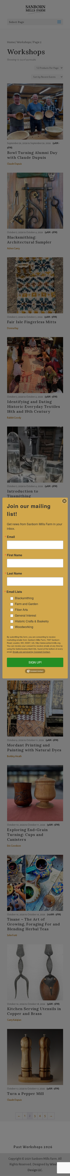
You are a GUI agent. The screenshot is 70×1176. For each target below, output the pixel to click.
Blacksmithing (24, 598)
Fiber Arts (21, 609)
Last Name (14, 573)
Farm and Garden (26, 604)
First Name (14, 555)
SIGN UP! (35, 662)
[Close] (64, 501)
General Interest (25, 615)
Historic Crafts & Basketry (32, 621)
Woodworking (24, 627)
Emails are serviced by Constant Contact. (31, 651)
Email (11, 536)
